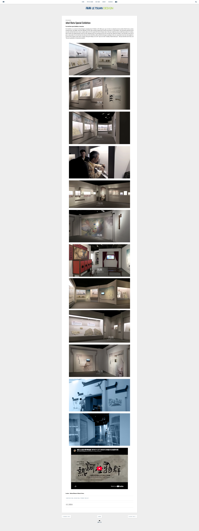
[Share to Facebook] (70, 504)
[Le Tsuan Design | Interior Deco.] (99, 9)
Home (99, 516)
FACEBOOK (110, 2)
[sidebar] (4, 2)
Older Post (132, 516)
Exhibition (77, 498)
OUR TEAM (97, 2)
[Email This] (66, 504)
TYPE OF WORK (90, 2)
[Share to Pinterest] (72, 504)
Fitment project (84, 498)
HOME (83, 2)
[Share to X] (68, 504)
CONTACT (104, 2)
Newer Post (66, 516)
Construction (69, 498)
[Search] (196, 2)
